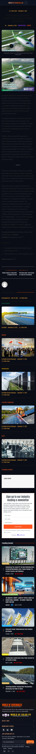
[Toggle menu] (26, 2)
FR (13, 751)
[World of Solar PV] (20, 715)
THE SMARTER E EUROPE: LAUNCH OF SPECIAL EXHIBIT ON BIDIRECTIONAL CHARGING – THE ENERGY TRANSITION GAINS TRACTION (20, 600)
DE (8, 751)
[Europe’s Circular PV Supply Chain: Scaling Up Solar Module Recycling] (18, 448)
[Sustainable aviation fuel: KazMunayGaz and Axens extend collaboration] (18, 40)
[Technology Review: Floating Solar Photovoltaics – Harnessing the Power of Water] (18, 675)
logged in (13, 482)
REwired (29, 25)
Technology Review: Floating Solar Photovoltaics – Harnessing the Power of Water (19, 688)
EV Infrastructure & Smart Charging (9, 594)
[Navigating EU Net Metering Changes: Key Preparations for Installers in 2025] (18, 415)
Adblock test (6, 259)
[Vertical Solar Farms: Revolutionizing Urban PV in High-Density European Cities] (18, 381)
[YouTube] (11, 729)
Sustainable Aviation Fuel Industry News (18, 248)
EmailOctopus (22, 535)
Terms (4, 748)
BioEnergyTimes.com (14, 237)
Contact (10, 748)
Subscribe (30, 742)
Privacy (27, 746)
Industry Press (22, 25)
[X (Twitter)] (3, 729)
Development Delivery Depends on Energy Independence (17, 301)
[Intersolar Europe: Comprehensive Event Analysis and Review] (18, 617)
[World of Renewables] (6, 715)
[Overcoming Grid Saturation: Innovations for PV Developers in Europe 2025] (18, 347)
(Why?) (13, 259)
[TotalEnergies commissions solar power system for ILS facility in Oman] (18, 646)
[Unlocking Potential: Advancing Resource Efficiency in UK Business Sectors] (18, 316)
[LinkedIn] (7, 729)
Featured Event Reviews (6, 625)
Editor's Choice (5, 563)
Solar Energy (5, 654)
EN (4, 751)
